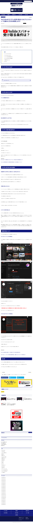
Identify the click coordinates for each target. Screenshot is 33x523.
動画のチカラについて (21, 517)
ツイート (13, 377)
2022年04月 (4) (4, 504)
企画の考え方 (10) (4, 457)
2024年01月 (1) (4, 477)
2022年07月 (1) (4, 500)
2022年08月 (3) (4, 498)
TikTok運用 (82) (3, 443)
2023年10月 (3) (4, 481)
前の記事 (3, 372)
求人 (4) (3, 463)
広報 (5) (3, 462)
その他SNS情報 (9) (3, 444)
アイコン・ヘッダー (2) (4, 468)
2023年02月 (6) (4, 491)
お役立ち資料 (26, 14)
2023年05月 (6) (4, 487)
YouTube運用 (3, 14)
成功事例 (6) (3, 445)
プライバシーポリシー (21, 518)
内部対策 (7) (3, 460)
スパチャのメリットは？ (8, 55)
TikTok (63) (3, 451)
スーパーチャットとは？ (8, 53)
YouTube (30, 17)
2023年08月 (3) (4, 484)
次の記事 (29, 372)
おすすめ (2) (3, 466)
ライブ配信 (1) (3, 472)
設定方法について (7, 59)
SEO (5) (3, 461)
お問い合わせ (27, 518)
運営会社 (27, 517)
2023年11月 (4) (4, 480)
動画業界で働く (14, 14)
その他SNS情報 (20, 14)
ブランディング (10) (4, 456)
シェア (5, 377)
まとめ (6, 61)
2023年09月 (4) (4, 483)
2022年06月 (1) (4, 501)
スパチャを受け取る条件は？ (9, 56)
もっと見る (30, 432)
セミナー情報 (27, 512)
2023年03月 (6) (4, 490)
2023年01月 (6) (4, 493)
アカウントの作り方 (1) (4, 471)
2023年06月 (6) (4, 486)
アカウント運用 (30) (4, 452)
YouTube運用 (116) (4, 442)
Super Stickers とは (6, 80)
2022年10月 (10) (4, 497)
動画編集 (8, 14)
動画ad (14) (3, 455)
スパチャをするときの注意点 (9, 58)
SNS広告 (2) (3, 467)
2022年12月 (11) (4, 494)
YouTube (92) (3, 450)
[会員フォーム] (16, 414)
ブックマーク (21, 377)
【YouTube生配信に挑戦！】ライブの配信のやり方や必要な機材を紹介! (10, 352)
